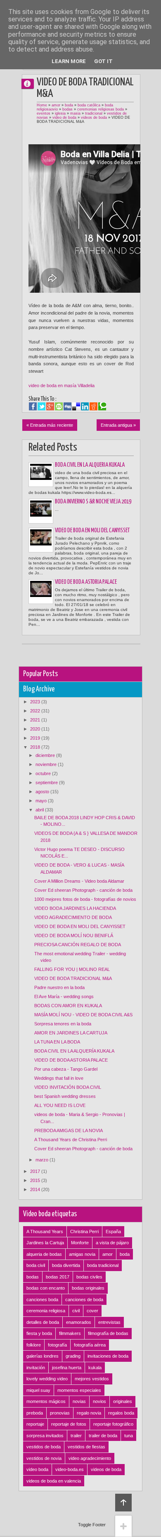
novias (79, 1401)
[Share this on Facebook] (33, 406)
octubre (44, 773)
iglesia (60, 113)
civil (76, 1310)
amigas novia (82, 1254)
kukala (95, 1367)
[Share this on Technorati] (102, 406)
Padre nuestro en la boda (59, 987)
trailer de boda (103, 1435)
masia (75, 113)
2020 (35, 728)
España (113, 1231)
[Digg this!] (67, 406)
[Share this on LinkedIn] (85, 406)
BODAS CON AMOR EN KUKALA (68, 1005)
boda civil (35, 1265)
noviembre (47, 764)
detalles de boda (42, 1322)
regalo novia (89, 1412)
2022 (35, 710)
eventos (43, 113)
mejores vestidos (92, 1378)
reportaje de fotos (68, 1424)
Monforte (80, 1242)
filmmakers (70, 1333)
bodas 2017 (57, 1276)
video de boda (64, 117)
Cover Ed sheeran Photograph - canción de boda (83, 890)
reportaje (35, 1424)
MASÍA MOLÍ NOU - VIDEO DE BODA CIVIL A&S (83, 1014)
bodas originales (88, 1288)
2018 (35, 747)
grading (73, 1356)
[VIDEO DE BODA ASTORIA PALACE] (40, 591)
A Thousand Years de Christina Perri (70, 1139)
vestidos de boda (43, 1446)
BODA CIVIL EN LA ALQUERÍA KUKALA (90, 465)
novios (99, 1401)
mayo (42, 800)
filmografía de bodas (108, 1333)
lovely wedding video (47, 1378)
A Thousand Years (44, 1231)
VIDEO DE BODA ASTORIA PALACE (86, 582)
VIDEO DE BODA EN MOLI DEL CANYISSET (92, 530)
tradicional (93, 113)
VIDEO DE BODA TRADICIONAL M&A (73, 978)
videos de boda (94, 117)
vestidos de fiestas (86, 1446)
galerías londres (42, 1356)
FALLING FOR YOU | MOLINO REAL (72, 969)
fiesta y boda (39, 1333)
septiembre (47, 782)
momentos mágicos (46, 1401)
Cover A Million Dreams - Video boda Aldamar (79, 881)
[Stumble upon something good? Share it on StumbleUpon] (59, 406)
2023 (35, 701)
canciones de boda (84, 1299)
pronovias (60, 1412)
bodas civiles (89, 1276)
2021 (35, 719)
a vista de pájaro (112, 1242)
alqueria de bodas (44, 1254)
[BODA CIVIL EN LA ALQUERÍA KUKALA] (40, 474)
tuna (128, 1435)
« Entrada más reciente (49, 425)
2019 (35, 738)
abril (40, 809)
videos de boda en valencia (53, 1480)
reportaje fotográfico (113, 1424)
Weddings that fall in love (58, 1078)
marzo (43, 1159)
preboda (34, 1412)
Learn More (69, 61)
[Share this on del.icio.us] (76, 406)
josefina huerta (66, 1367)
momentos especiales (79, 1390)
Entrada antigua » (118, 425)
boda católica (89, 105)
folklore (33, 1344)
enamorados (78, 1322)
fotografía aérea (90, 1344)
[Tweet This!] (41, 406)
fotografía (57, 1344)
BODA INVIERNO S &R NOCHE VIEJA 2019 (93, 502)
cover (92, 1310)
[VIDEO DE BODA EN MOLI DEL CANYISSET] (40, 540)
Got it (103, 61)
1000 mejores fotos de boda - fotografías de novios (85, 899)
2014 (35, 1189)
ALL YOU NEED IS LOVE (59, 1105)
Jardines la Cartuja (45, 1242)
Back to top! (123, 1502)
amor (56, 105)
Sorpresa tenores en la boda (62, 1023)
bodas (67, 109)
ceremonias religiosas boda (100, 109)
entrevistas (109, 1322)
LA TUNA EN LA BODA (57, 1041)
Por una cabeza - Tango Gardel (65, 1069)
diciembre (46, 755)
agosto (43, 791)
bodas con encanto (45, 1288)
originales (122, 1401)
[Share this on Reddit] (93, 406)
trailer (76, 1435)
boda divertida (66, 1265)
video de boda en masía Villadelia (61, 385)
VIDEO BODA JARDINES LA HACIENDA (75, 908)
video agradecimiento (90, 1458)
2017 (35, 1171)
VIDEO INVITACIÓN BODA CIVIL (67, 1087)
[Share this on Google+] (50, 406)
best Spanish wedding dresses (65, 1096)
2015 (35, 1180)
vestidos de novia (44, 1458)
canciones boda (42, 1299)
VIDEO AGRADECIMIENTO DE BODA (73, 917)
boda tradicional (102, 1265)
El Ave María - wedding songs (64, 996)
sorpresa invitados (45, 1435)
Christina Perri (84, 1231)
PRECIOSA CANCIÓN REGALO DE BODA (77, 944)
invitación (35, 1367)
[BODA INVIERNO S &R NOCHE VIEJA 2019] (40, 511)
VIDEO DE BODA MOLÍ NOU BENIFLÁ (73, 935)
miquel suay (38, 1390)
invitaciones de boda (108, 1356)
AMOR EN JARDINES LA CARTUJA (70, 1032)
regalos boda (121, 1412)
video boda (37, 1469)
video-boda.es (69, 1469)
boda (69, 105)
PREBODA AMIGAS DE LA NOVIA (68, 1130)
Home (42, 105)
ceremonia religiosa (45, 1310)
